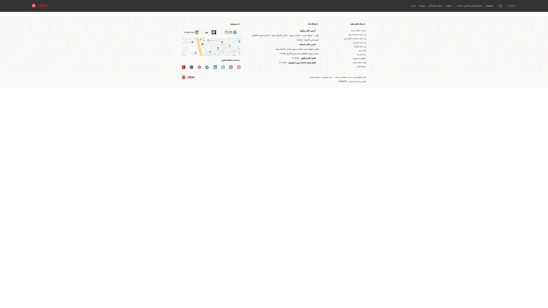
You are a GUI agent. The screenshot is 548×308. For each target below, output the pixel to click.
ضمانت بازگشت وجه (358, 31)
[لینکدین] (215, 67)
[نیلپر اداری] (39, 6)
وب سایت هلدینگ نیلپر (357, 35)
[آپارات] (199, 67)
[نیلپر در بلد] (211, 33)
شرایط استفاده (314, 77)
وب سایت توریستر (359, 42)
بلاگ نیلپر (362, 50)
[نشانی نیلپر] (211, 46)
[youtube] (183, 67)
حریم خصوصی (327, 77)
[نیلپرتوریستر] (223, 67)
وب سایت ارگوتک (359, 46)
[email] (191, 67)
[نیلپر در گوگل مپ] (191, 33)
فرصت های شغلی (359, 62)
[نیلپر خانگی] (231, 67)
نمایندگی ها (361, 54)
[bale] (207, 67)
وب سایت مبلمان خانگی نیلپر (355, 39)
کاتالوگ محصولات (359, 58)
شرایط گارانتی (361, 66)
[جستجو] (500, 6)
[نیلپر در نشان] (230, 33)
